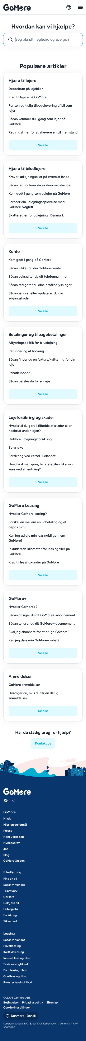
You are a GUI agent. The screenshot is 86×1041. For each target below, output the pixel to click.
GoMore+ (9, 897)
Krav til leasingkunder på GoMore (34, 562)
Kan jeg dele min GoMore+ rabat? (34, 640)
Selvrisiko (16, 447)
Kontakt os (43, 743)
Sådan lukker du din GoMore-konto (35, 268)
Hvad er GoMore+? (23, 607)
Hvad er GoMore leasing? (28, 514)
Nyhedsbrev (11, 843)
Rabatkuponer (19, 373)
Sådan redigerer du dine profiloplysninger (40, 285)
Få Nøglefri (10, 909)
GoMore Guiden (14, 860)
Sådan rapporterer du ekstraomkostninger (40, 185)
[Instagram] (13, 800)
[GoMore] (17, 7)
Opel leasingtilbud (15, 976)
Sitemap (52, 1002)
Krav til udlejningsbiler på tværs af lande (39, 177)
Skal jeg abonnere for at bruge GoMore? (39, 632)
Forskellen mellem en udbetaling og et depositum (37, 524)
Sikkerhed (10, 921)
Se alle (43, 145)
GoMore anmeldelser (24, 685)
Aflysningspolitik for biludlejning (33, 343)
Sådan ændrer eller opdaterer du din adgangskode (36, 295)
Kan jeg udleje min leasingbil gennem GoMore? (37, 538)
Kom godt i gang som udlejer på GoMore (39, 194)
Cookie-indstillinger (16, 1007)
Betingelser (11, 1002)
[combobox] (43, 39)
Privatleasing (12, 946)
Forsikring (10, 915)
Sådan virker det (14, 885)
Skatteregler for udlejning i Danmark (36, 215)
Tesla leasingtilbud (15, 964)
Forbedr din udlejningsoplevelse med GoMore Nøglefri (36, 204)
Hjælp (7, 818)
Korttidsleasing (13, 952)
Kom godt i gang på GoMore (30, 260)
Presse (7, 831)
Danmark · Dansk (23, 1016)
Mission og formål (15, 824)
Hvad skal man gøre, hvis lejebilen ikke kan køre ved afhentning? (41, 466)
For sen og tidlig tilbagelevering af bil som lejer (40, 108)
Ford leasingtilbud (15, 970)
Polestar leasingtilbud (17, 982)
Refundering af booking (26, 351)
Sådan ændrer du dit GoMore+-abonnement (42, 623)
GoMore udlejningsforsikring (30, 439)
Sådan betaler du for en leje (29, 381)
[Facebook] (5, 800)
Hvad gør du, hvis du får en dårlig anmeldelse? (33, 695)
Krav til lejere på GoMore (28, 97)
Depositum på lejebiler (26, 89)
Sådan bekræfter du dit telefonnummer (38, 276)
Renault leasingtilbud (17, 958)
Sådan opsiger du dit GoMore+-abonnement (42, 615)
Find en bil (10, 878)
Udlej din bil (11, 903)
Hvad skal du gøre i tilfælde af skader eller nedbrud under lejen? (40, 428)
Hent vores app (13, 837)
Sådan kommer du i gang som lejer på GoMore (37, 121)
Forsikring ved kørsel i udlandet (32, 456)
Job (5, 849)
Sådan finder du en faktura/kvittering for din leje (42, 361)
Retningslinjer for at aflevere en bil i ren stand (43, 132)
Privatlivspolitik (32, 1002)
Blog (6, 855)
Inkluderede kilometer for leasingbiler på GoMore (39, 551)
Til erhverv (10, 891)
